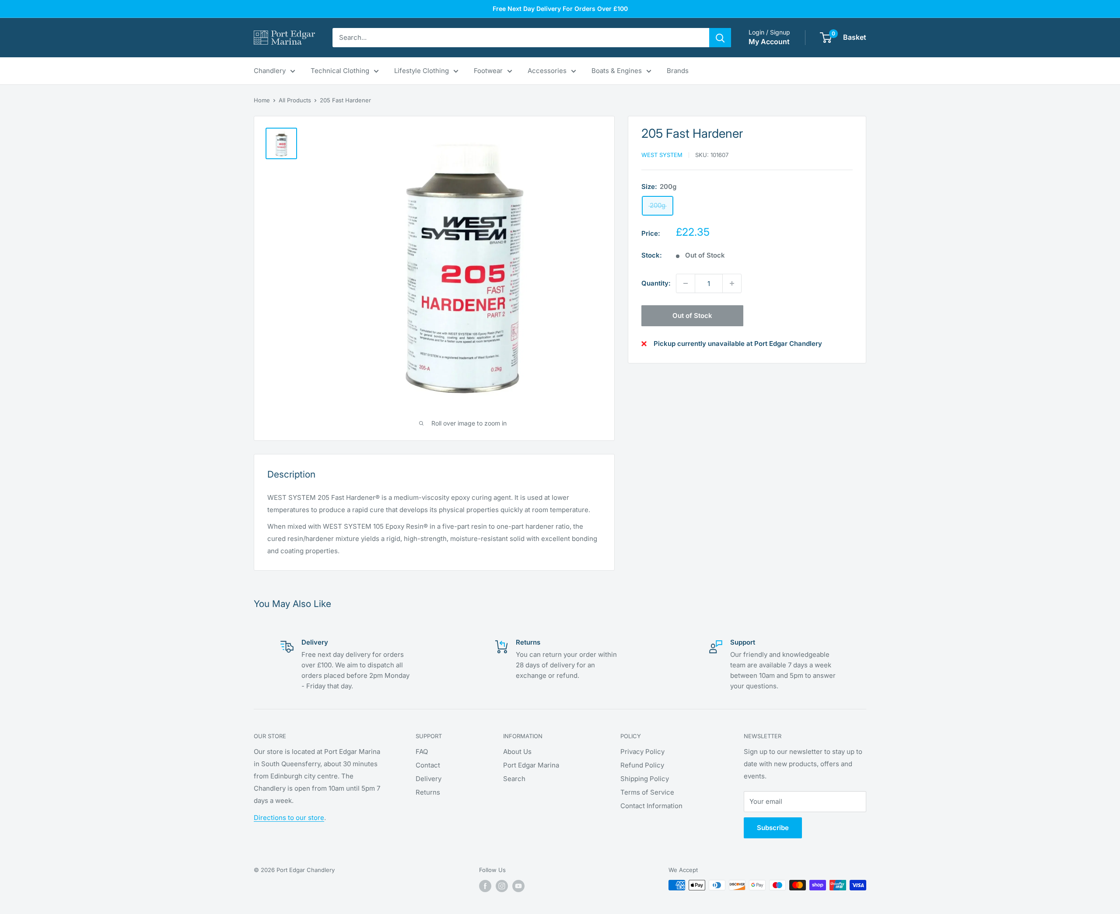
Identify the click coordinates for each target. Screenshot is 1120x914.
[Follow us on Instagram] (502, 886)
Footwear (488, 70)
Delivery (428, 778)
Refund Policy (642, 765)
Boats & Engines (617, 70)
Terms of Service (647, 792)
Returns (428, 792)
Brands (678, 70)
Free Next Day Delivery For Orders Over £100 (560, 8)
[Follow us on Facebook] (485, 886)
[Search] (720, 37)
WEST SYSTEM (661, 154)
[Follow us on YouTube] (518, 886)
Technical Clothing (340, 70)
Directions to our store (289, 817)
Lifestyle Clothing (421, 70)
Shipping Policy (644, 778)
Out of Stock (692, 315)
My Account (769, 41)
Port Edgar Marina (531, 765)
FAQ (422, 751)
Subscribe (773, 827)
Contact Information (651, 806)
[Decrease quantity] (685, 283)
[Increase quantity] (732, 283)
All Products (295, 100)
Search (514, 778)
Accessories (547, 70)
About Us (517, 751)
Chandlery (270, 70)
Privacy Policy (642, 751)
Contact (428, 765)
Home (262, 100)
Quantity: (656, 283)
